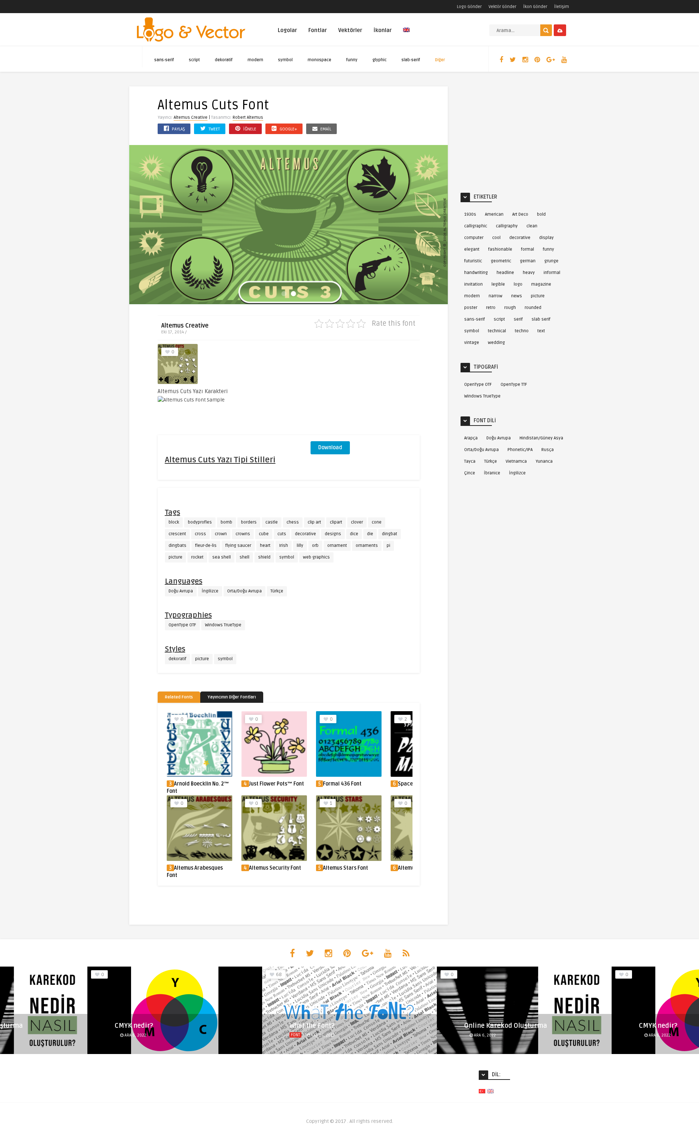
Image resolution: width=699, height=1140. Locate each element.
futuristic (473, 261)
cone (377, 522)
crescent (177, 534)
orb (315, 545)
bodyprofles (200, 522)
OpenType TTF (514, 384)
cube (264, 534)
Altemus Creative (191, 117)
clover (357, 522)
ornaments (367, 545)
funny (352, 60)
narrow (495, 296)
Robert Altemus (248, 117)
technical (497, 331)
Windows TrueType (223, 625)
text (541, 331)
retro (490, 307)
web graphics (316, 557)
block (174, 522)
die (370, 534)
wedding (496, 342)
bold (541, 214)
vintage (471, 342)
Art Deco (520, 214)
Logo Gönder (469, 6)
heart (265, 545)
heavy (529, 272)
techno (522, 331)
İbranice (492, 473)
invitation (473, 284)
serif (518, 319)
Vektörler (350, 30)
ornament (337, 545)
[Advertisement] (365, 389)
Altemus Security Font (275, 868)
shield (264, 557)
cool (496, 237)
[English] (406, 34)
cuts (281, 534)
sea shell (221, 557)
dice (354, 534)
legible (498, 284)
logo (518, 284)
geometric (501, 261)
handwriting (476, 272)
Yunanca (544, 461)
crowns (243, 534)
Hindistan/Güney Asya (541, 438)
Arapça (471, 438)
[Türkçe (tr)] (482, 1091)
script (194, 60)
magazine (541, 284)
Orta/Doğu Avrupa (244, 591)
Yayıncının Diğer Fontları (232, 697)
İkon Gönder (535, 6)
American (494, 214)
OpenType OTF (182, 625)
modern (255, 60)
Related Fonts (179, 697)
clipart (336, 522)
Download (330, 447)
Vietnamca (516, 461)
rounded (533, 307)
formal (527, 249)
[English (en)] (490, 1091)
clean (531, 226)
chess (293, 522)
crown (221, 534)
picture (175, 557)
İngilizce (210, 591)
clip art (314, 522)
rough (510, 307)
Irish (283, 545)
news (516, 296)
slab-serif (411, 60)
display (546, 237)
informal (552, 272)
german (528, 261)
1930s (470, 214)
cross (200, 534)
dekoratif (224, 60)
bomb (226, 522)
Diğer (440, 60)
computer (473, 237)
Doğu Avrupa (181, 591)
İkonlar (383, 30)
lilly (300, 545)
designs (333, 534)
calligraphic (475, 226)
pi (388, 545)
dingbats (177, 545)
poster (470, 307)
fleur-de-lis (206, 545)
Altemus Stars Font (345, 868)
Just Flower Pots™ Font (276, 784)
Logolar (287, 30)
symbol (285, 60)
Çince (469, 473)
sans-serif (164, 60)
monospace (319, 60)
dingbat (389, 534)
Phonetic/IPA (520, 450)
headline (505, 272)
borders (249, 522)
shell (244, 557)
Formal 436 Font (342, 784)
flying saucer (238, 545)
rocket (197, 557)
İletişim (561, 6)
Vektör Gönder (502, 6)
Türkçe (276, 591)
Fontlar (317, 30)
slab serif (541, 319)
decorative (305, 534)
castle (271, 522)
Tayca (469, 461)
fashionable (500, 249)
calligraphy (507, 226)
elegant (471, 249)
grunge (551, 261)
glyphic (379, 60)
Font (295, 1035)
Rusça (547, 450)
